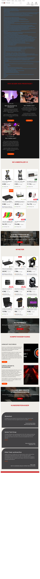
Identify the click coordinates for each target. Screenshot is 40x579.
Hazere (7, 25)
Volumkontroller (25, 15)
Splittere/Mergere (25, 29)
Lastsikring (10, 44)
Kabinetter (11, 70)
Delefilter (13, 14)
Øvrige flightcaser (8, 69)
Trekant (12, 34)
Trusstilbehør (11, 35)
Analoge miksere (14, 13)
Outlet (5, 77)
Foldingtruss (23, 35)
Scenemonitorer (30, 9)
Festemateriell (13, 33)
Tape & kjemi (6, 42)
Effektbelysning (6, 21)
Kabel (25, 26)
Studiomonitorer (13, 10)
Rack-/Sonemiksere (28, 13)
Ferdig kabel (5, 57)
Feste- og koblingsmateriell (22, 23)
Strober (13, 22)
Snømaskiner (18, 25)
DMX (16, 28)
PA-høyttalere (26, 9)
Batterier (8, 15)
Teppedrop (24, 37)
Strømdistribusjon (6, 26)
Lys (4, 16)
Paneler (11, 67)
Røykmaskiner (14, 25)
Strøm (25, 63)
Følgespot (16, 18)
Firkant (15, 34)
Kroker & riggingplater (22, 40)
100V (8, 8)
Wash (8, 17)
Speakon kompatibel (21, 63)
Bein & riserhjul (18, 36)
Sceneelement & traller (12, 36)
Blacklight (14, 21)
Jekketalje (27, 32)
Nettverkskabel (13, 59)
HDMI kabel (20, 57)
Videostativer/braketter (26, 74)
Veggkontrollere (18, 30)
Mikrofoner (5, 11)
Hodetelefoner (27, 14)
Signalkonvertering (19, 29)
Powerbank (27, 27)
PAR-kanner (5, 19)
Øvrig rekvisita (23, 27)
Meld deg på (11, 120)
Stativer (5, 73)
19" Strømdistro (11, 26)
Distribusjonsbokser (17, 26)
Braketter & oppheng (18, 33)
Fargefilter (19, 27)
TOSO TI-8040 (16, 38)
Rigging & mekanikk (7, 32)
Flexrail (12, 37)
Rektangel (19, 35)
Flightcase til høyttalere (21, 68)
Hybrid (16, 17)
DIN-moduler (14, 28)
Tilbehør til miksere (34, 13)
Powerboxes (22, 26)
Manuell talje (15, 32)
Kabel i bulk (5, 60)
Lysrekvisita (5, 27)
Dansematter (9, 55)
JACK (12, 63)
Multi (13, 63)
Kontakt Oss (8, 0)
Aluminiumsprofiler (30, 23)
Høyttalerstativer (6, 74)
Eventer (23, 0)
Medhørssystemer (15, 8)
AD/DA (11, 14)
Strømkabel (23, 61)
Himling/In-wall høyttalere (11, 9)
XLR (10, 63)
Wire (22, 33)
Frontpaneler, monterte (16, 70)
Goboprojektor (18, 21)
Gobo (17, 27)
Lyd (4, 7)
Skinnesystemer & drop (7, 37)
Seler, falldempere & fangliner (10, 41)
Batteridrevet (20, 18)
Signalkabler (17, 59)
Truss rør (8, 34)
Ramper (28, 36)
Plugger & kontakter (32, 26)
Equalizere (16, 14)
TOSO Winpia (21, 38)
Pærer (15, 27)
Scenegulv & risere (6, 36)
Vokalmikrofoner (12, 12)
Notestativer (32, 74)
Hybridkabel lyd (29, 57)
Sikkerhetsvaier (9, 27)
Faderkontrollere (22, 28)
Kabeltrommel (27, 39)
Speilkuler (10, 22)
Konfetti (29, 25)
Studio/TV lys (19, 19)
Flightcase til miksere (28, 68)
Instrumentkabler (12, 58)
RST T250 (29, 38)
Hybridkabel (20, 61)
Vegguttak (21, 15)
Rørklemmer (16, 35)
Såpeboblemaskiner (23, 25)
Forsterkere (5, 8)
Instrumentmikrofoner (18, 12)
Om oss (16, 0)
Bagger (13, 27)
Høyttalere (5, 9)
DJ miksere (23, 13)
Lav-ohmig (10, 8)
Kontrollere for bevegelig (28, 28)
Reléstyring (14, 29)
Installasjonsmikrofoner (25, 12)
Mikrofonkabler (17, 58)
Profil (11, 18)
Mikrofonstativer (20, 74)
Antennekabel (9, 57)
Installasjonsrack (7, 67)
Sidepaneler (8, 71)
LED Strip (5, 23)
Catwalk (26, 35)
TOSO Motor (33, 37)
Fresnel (10, 18)
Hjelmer (32, 41)
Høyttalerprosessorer (21, 14)
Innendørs (14, 20)
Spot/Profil (11, 17)
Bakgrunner (23, 19)
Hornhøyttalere (17, 9)
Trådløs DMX (14, 30)
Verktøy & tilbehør (6, 43)
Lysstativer (16, 74)
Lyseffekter (7, 22)
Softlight (26, 19)
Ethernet (18, 28)
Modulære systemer (7, 70)
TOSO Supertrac (7, 38)
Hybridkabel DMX (24, 57)
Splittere (14, 15)
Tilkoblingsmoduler (13, 71)
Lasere (21, 21)
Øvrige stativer (6, 75)
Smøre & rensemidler (22, 42)
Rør (13, 35)
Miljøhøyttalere (21, 9)
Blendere (13, 18)
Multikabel (16, 61)
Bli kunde (19, 0)
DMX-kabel (13, 57)
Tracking (11, 30)
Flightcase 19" (9, 68)
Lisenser (33, 28)
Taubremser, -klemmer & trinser (26, 41)
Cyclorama (24, 18)
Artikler (13, 0)
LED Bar (23, 21)
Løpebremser (28, 40)
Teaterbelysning (6, 18)
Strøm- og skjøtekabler (22, 59)
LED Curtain (26, 21)
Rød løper (12, 55)
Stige (10, 34)
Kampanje (5, 76)
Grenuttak (27, 26)
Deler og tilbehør (19, 67)
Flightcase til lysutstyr (14, 68)
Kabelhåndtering (8, 33)
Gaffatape (9, 42)
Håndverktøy (23, 43)
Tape (11, 42)
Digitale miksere (19, 13)
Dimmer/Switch (9, 28)
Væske (31, 25)
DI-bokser (11, 15)
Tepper (15, 55)
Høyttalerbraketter (12, 74)
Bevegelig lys (6, 17)
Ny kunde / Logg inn (32, 4)
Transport (15, 44)
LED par (8, 19)
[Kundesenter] (28, 3)
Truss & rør (5, 34)
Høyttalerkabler (7, 58)
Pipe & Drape (18, 55)
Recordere (11, 29)
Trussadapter (7, 35)
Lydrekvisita (5, 15)
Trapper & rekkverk (24, 36)
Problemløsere (18, 15)
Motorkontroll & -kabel (22, 32)
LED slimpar (11, 19)
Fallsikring (5, 40)
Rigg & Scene (6, 31)
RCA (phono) (16, 63)
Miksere (10, 13)
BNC (27, 63)
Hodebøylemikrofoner (32, 12)
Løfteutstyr (31, 32)
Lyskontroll (5, 28)
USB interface (30, 15)
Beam (14, 17)
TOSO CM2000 (28, 37)
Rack (4, 67)
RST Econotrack (25, 38)
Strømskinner (21, 37)
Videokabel (21, 58)
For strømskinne (10, 20)
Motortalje (11, 32)
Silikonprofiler (35, 23)
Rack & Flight (6, 66)
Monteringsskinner (16, 37)
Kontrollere (10, 25)
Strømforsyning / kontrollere (14, 23)
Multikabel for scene (26, 58)
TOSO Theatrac (12, 38)
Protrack (32, 38)
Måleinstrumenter (18, 43)
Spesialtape (17, 42)
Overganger (29, 63)
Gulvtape (13, 42)
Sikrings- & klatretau (18, 41)
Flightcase (5, 68)
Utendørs (17, 20)
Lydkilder (5, 14)
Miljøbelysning (6, 20)
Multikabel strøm (8, 59)
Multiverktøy (13, 43)
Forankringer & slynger (10, 40)
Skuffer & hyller (15, 67)
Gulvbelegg (5, 55)
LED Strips (8, 23)
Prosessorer (8, 14)
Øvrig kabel (28, 59)
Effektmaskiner (6, 24)
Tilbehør (17, 10)
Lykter (13, 44)
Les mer (4, 383)
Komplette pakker (8, 10)
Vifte (27, 25)
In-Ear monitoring (6, 13)
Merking (10, 43)
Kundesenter (4, 0)
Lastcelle (18, 32)
